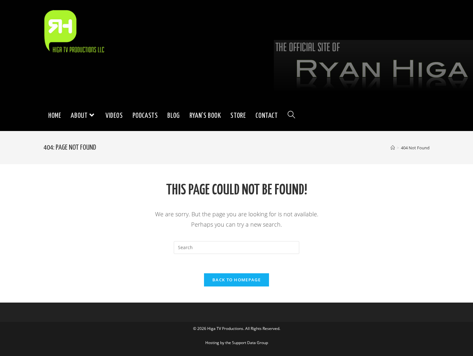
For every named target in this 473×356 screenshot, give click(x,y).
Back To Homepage (236, 280)
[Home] (393, 148)
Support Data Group (250, 342)
